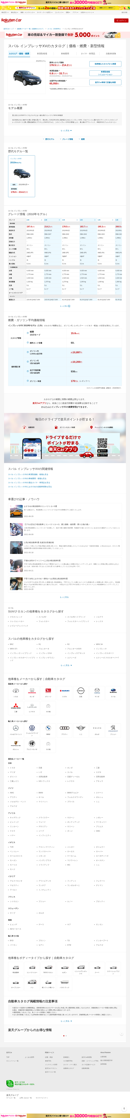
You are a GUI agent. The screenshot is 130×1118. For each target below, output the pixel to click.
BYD (11, 940)
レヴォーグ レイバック (19, 626)
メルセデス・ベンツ (18, 802)
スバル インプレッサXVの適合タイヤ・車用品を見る (29, 483)
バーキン (13, 945)
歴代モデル (49, 139)
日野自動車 (100, 777)
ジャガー (70, 847)
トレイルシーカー (17, 621)
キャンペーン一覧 (12, 1061)
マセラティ (14, 885)
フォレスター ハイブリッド (78, 621)
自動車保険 (85, 1068)
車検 (65, 53)
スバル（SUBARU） (54, 29)
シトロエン (14, 901)
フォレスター (44, 621)
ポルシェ (99, 797)
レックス (99, 621)
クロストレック (16, 617)
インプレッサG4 (45, 653)
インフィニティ (45, 835)
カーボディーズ (102, 856)
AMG (12, 793)
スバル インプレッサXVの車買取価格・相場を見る (28, 474)
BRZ (11, 644)
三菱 (98, 768)
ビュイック (14, 822)
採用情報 (103, 1064)
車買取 (42, 53)
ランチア (42, 885)
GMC (98, 831)
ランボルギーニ (73, 885)
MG (68, 865)
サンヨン (99, 924)
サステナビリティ (42, 1098)
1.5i (63, 220)
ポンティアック (73, 822)
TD (68, 940)
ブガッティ (100, 901)
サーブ (12, 913)
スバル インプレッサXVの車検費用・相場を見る (27, 478)
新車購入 (66, 1057)
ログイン (122, 20)
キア (69, 924)
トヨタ (12, 768)
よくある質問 (29, 1057)
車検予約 (48, 1061)
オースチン (100, 860)
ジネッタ (42, 856)
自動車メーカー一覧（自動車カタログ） (30, 29)
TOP (7, 1057)
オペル (41, 797)
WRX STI (13, 649)
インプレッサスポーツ (105, 653)
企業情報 (103, 1057)
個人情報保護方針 (106, 1060)
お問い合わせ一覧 (26, 1098)
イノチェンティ (45, 890)
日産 (40, 768)
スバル (70, 772)
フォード (42, 822)
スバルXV (42, 617)
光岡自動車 (43, 777)
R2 (68, 644)
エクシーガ (71, 658)
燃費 (83, 139)
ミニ (98, 802)
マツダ (12, 772)
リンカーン (14, 826)
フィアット (71, 881)
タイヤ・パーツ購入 (70, 1065)
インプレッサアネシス (76, 653)
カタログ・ (19, 53)
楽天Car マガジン (51, 1068)
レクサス (70, 781)
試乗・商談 (49, 1057)
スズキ (98, 772)
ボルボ (41, 913)
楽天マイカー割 (50, 1072)
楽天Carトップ (9, 29)
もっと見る (64, 306)
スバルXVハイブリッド (76, 617)
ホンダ (70, 768)
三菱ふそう (14, 781)
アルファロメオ (16, 881)
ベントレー (14, 851)
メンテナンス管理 (51, 1065)
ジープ (41, 831)
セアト (41, 945)
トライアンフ (44, 865)
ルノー (70, 901)
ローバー (99, 851)
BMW (41, 793)
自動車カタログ (68, 1068)
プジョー (42, 901)
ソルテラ (99, 617)
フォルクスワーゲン (75, 797)
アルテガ (13, 806)
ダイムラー (100, 847)
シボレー (99, 818)
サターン (70, 818)
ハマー (12, 835)
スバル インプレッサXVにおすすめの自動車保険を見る (30, 487)
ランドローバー (45, 851)
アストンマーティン (47, 847)
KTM (69, 945)
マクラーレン (72, 860)
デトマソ (99, 885)
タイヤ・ (88, 53)
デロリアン (43, 826)
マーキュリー (101, 822)
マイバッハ (43, 802)
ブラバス (70, 802)
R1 (40, 644)
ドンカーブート (102, 940)
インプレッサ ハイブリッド (21, 653)
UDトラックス (44, 781)
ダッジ (70, 831)
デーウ (41, 924)
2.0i (28, 220)
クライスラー (44, 818)
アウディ (13, 797)
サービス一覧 (10, 1098)
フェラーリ (100, 881)
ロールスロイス (16, 856)
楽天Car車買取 (87, 1057)
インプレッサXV (15, 159)
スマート (99, 793)
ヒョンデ (13, 924)
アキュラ (99, 781)
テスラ (12, 831)
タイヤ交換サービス (88, 1065)
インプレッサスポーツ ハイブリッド (22, 659)
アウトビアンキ (45, 881)
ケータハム (71, 856)
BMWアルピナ (73, 793)
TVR (11, 847)
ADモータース (15, 929)
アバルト (13, 890)
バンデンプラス (45, 860)
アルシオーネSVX (74, 649)
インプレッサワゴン (47, 658)
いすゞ (41, 772)
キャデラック (15, 818)
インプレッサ (101, 649)
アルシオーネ (44, 649)
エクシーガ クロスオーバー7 (107, 658)
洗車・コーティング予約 (90, 1061)
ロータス (70, 851)
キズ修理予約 (67, 1061)
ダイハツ (13, 777)
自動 (111, 53)
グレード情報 (67, 139)
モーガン (13, 860)
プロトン (42, 940)
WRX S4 (99, 644)
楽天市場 (124, 12)
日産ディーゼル (73, 777)
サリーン (70, 826)
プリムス (99, 826)
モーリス (13, 865)
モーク (12, 869)
